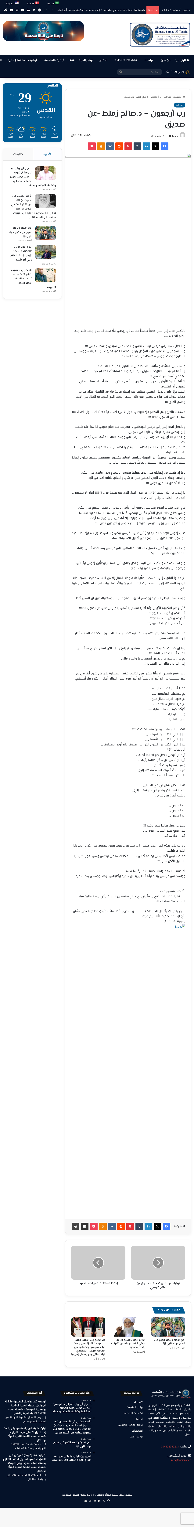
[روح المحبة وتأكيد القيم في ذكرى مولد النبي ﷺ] (168, 1327)
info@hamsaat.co (181, 1460)
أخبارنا (139, 1419)
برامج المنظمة (135, 1407)
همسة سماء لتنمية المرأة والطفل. (113, 1494)
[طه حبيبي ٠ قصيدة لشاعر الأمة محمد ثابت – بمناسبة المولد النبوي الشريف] (45, 275)
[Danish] (37, 3)
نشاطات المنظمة (126, 60)
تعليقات (18, 154)
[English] (17, 3)
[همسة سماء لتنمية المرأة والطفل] (160, 34)
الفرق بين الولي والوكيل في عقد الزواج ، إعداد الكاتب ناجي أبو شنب (21, 253)
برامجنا (149, 60)
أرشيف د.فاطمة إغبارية (22, 60)
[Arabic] (57, 3)
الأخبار (103, 60)
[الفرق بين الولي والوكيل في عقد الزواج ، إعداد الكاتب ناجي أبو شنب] (45, 252)
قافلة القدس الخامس (130, 1425)
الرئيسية (180, 60)
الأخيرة (47, 154)
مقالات (167, 96)
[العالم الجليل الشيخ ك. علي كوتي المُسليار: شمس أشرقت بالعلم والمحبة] (128, 1327)
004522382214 (170, 1446)
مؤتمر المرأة (86, 60)
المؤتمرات (137, 1430)
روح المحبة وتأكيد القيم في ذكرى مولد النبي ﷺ (169, 1342)
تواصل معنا (136, 1436)
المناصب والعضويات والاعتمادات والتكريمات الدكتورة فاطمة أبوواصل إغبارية (104, 10)
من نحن (166, 60)
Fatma (175, 136)
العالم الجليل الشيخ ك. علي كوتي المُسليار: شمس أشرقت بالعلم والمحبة (128, 1343)
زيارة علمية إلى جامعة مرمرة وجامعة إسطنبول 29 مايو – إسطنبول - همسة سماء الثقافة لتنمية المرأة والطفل (25, 1434)
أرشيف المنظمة (54, 60)
